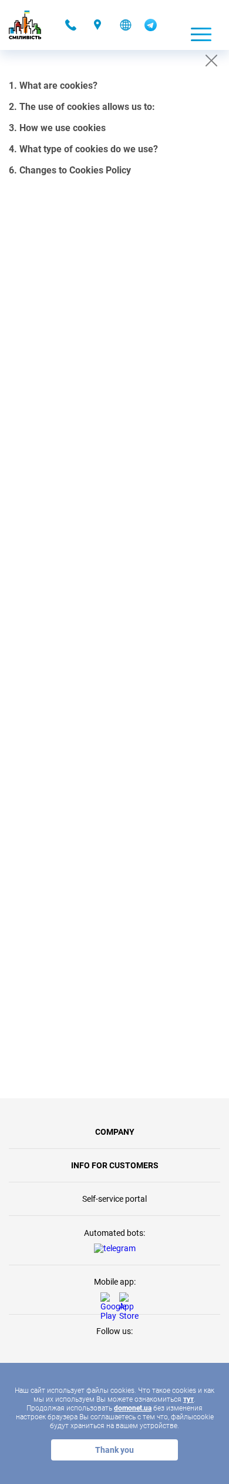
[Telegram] (150, 28)
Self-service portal (114, 1199)
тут (188, 1399)
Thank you (114, 1450)
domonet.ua (132, 1408)
